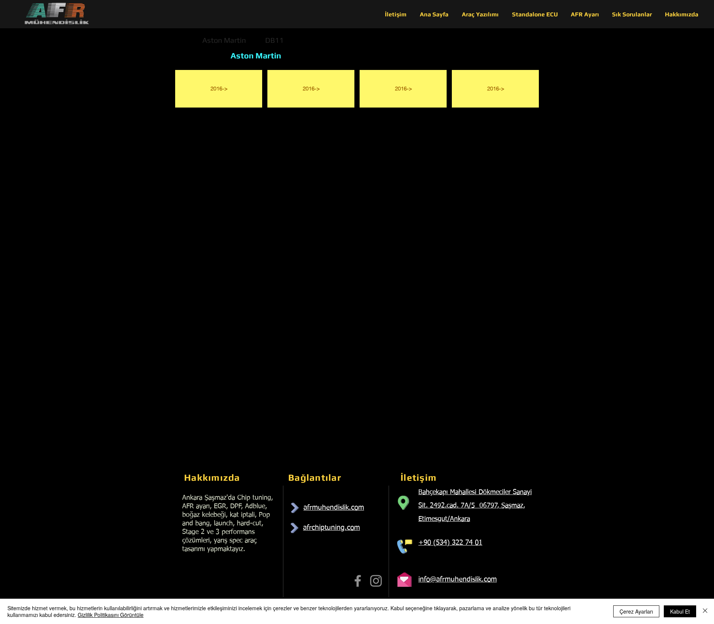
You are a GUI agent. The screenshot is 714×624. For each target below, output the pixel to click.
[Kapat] (705, 611)
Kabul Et (680, 611)
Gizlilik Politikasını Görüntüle (111, 614)
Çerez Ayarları (636, 611)
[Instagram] (376, 581)
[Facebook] (358, 581)
